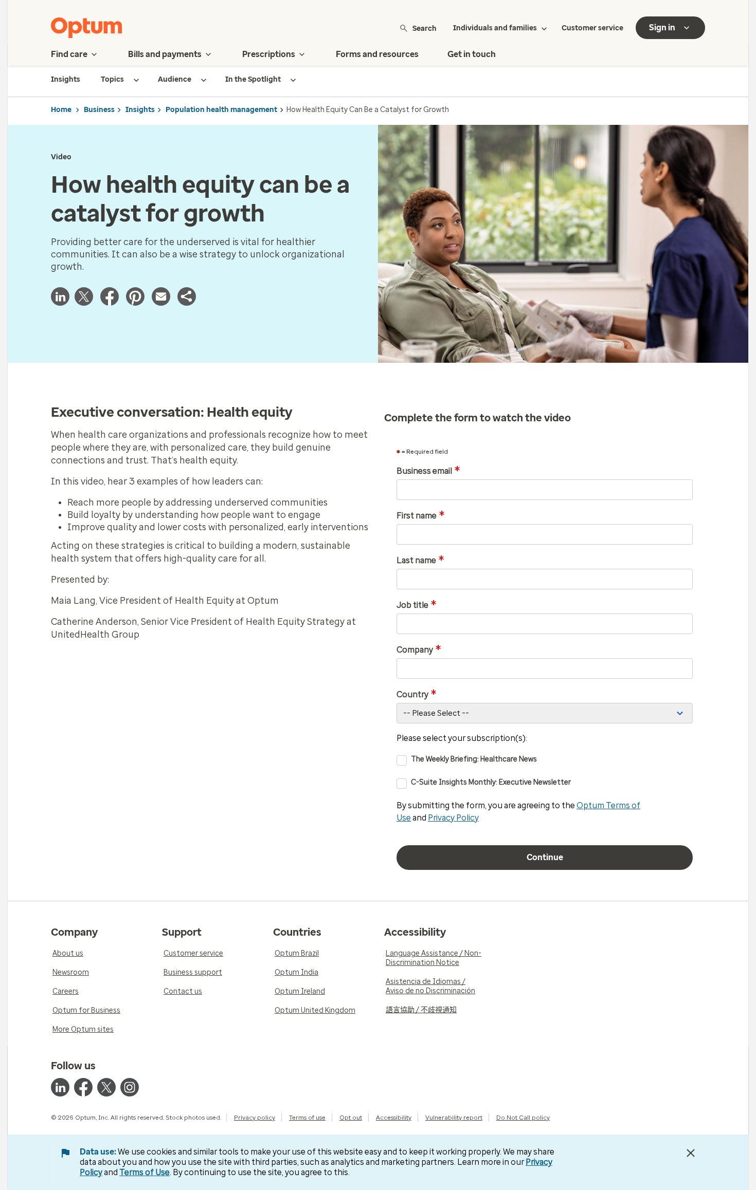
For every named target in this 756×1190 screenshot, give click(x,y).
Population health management (221, 109)
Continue (545, 857)
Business (99, 109)
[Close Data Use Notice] (691, 1153)
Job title (417, 605)
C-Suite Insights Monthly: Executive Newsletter (491, 782)
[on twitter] (106, 1087)
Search (424, 28)
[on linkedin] (60, 1087)
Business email (428, 471)
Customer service (592, 28)
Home (61, 109)
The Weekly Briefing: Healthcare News (474, 759)
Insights (140, 109)
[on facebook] (83, 1087)
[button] (186, 296)
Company (419, 650)
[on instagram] (129, 1087)
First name (421, 516)
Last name (420, 560)
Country (417, 695)
